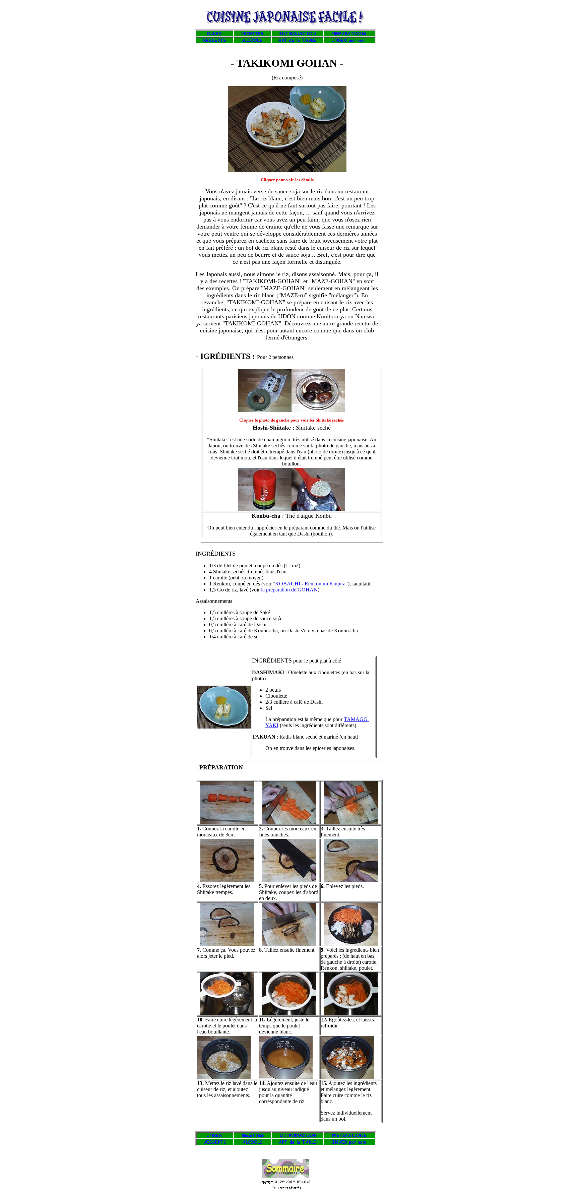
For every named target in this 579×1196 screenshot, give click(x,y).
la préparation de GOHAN (289, 589)
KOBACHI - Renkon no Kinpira (310, 583)
